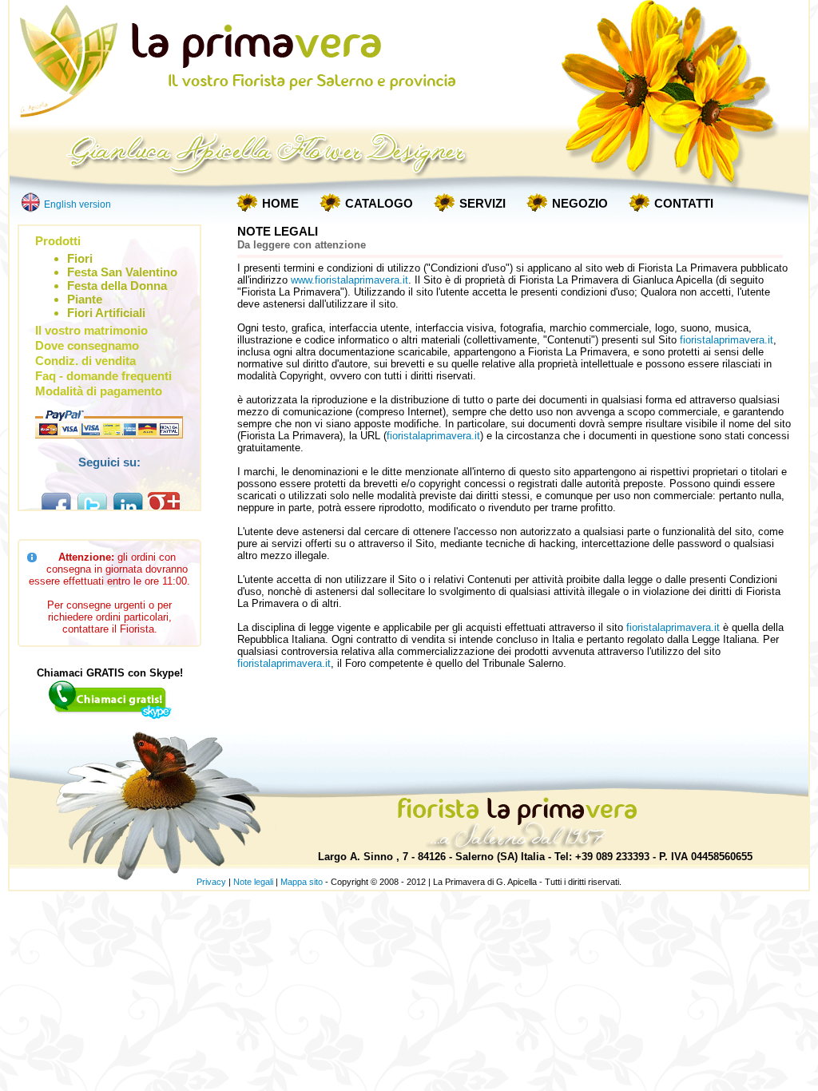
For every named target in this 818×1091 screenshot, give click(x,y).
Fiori (80, 258)
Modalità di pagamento (98, 391)
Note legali (253, 882)
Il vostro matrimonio (91, 330)
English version (77, 204)
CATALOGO (379, 203)
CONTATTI (683, 203)
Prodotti (58, 241)
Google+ (164, 507)
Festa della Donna (117, 285)
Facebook (56, 507)
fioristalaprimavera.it (726, 340)
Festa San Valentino (122, 272)
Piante (84, 299)
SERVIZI (482, 203)
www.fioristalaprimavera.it (349, 280)
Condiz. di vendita (85, 360)
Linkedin (128, 507)
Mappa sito (301, 882)
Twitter (92, 507)
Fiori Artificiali (106, 312)
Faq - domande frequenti (103, 376)
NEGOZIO (580, 203)
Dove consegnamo (87, 345)
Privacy (211, 882)
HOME (280, 203)
